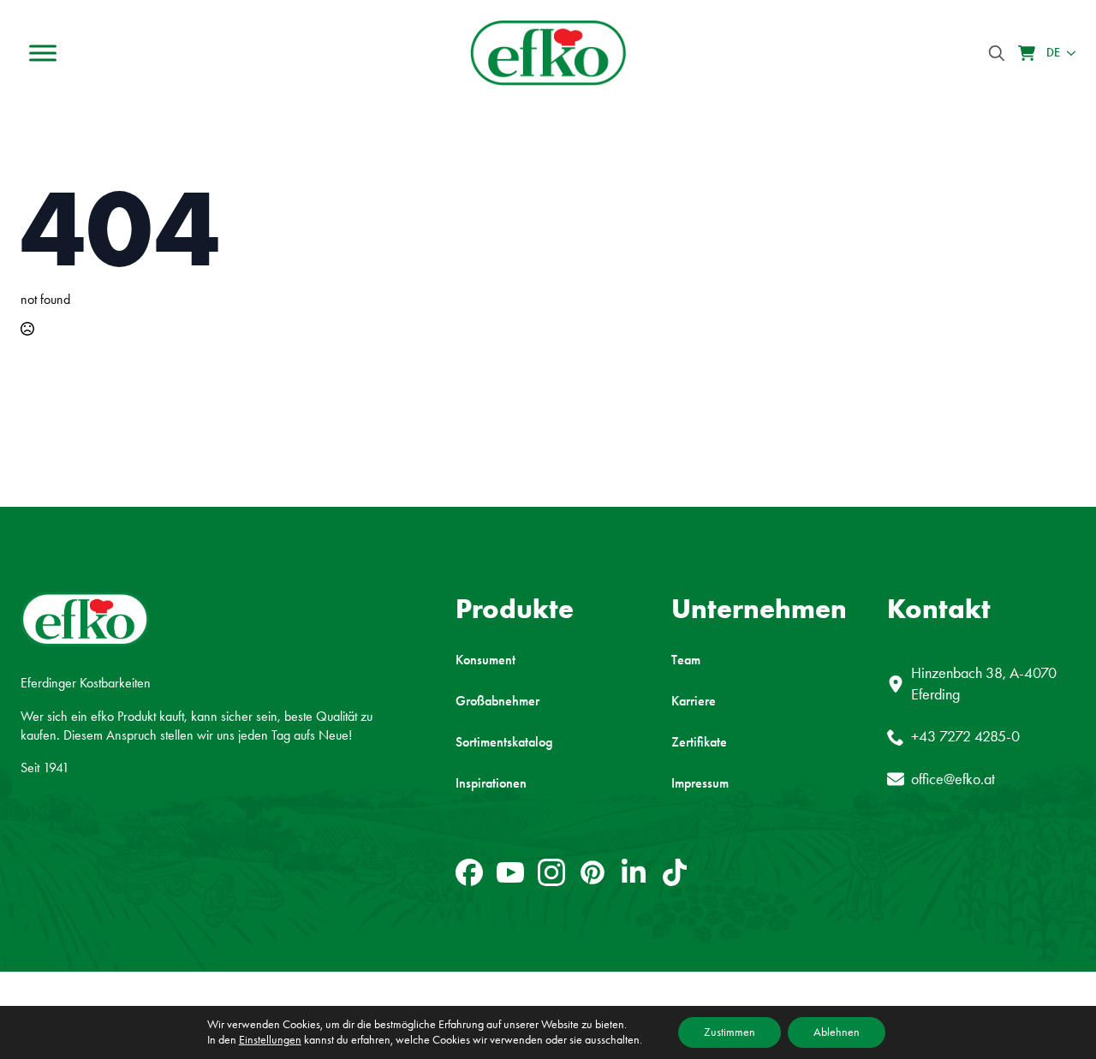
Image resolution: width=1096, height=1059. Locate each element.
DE (1053, 52)
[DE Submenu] (1067, 53)
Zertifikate (699, 742)
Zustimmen (729, 1032)
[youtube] (510, 872)
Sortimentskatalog (504, 742)
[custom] (469, 872)
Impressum (700, 783)
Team (685, 660)
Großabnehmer (497, 701)
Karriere (693, 701)
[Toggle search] (997, 53)
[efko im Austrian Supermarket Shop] (1026, 53)
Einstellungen (270, 1039)
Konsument (485, 660)
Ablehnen (836, 1032)
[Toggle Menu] (43, 53)
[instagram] (551, 872)
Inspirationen (491, 783)
